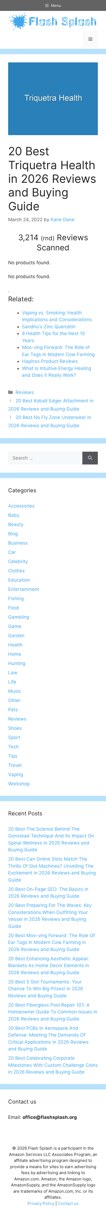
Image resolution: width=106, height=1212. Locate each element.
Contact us (68, 1203)
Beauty (15, 524)
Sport (14, 737)
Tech (13, 746)
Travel (14, 765)
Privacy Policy (40, 1203)
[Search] (90, 458)
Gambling (18, 617)
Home (14, 654)
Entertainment (23, 589)
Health (15, 645)
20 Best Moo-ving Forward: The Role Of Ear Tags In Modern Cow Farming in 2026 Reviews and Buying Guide (51, 942)
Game (14, 626)
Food (13, 607)
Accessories (21, 506)
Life (12, 682)
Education (19, 580)
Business (18, 543)
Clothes (16, 570)
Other (14, 700)
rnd (47, 238)
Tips (12, 756)
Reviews (24, 392)
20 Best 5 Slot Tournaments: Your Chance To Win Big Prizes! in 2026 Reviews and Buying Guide (45, 988)
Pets (13, 709)
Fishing (16, 598)
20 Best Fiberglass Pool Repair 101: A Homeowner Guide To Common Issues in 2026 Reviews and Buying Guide (52, 1012)
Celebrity (18, 561)
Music (14, 691)
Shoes (15, 728)
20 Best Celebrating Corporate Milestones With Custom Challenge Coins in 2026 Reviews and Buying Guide (53, 1065)
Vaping (15, 774)
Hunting (16, 663)
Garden (16, 635)
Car (12, 552)
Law (12, 672)
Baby (13, 515)
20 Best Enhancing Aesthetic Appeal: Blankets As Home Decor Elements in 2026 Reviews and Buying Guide (48, 965)
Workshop (19, 783)
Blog (13, 533)
